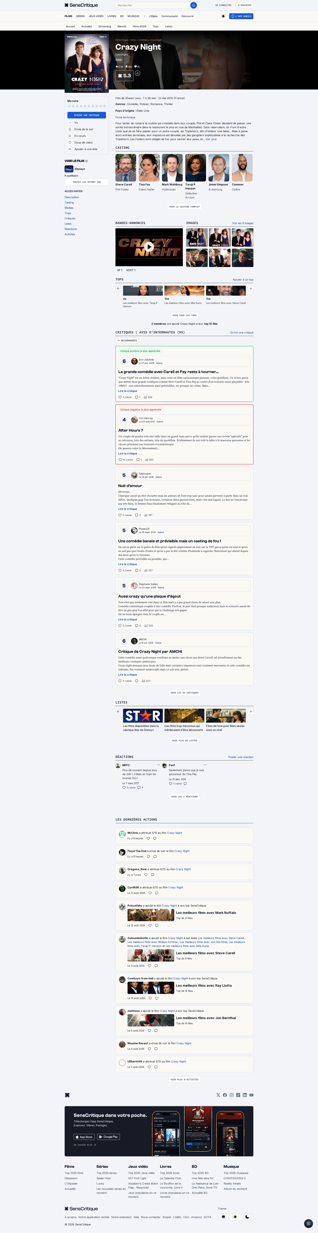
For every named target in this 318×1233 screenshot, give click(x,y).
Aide (136, 1217)
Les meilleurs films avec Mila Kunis (187, 946)
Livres (165, 1166)
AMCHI (143, 639)
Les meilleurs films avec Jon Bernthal (203, 942)
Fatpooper (145, 473)
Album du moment (235, 1188)
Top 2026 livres (170, 1173)
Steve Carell (123, 184)
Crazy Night (155, 40)
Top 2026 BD (200, 1173)
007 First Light (137, 1178)
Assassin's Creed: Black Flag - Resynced (143, 1185)
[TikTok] (238, 1096)
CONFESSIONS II (235, 1178)
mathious (134, 1010)
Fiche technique (125, 117)
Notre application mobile (94, 1217)
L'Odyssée (71, 1183)
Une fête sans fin (202, 1178)
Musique (231, 1166)
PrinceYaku (135, 905)
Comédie (143, 40)
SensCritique (121, 40)
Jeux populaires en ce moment (142, 1194)
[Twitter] (218, 1096)
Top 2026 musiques (236, 1173)
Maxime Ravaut (138, 1043)
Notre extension (121, 1217)
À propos (71, 1217)
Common (237, 184)
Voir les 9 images (242, 223)
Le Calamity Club (170, 1178)
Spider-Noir (103, 1178)
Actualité (70, 1188)
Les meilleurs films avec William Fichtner (153, 942)
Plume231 (144, 528)
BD (194, 1166)
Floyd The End (137, 851)
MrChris (133, 832)
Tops (119, 279)
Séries (102, 1166)
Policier (144, 104)
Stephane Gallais (148, 584)
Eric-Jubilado (146, 359)
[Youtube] (251, 1096)
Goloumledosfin (138, 938)
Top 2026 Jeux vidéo (141, 1173)
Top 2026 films (74, 1173)
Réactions (124, 757)
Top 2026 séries (106, 1173)
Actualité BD (199, 1192)
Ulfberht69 (135, 1061)
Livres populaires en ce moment (174, 1194)
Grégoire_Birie (137, 869)
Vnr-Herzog (146, 418)
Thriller (168, 104)
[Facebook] (225, 1096)
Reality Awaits (232, 1183)
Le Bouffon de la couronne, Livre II (171, 1185)
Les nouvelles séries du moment (111, 1190)
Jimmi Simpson (218, 184)
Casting (122, 147)
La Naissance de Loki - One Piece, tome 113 (206, 1185)
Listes (121, 702)
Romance (156, 104)
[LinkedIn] (245, 1096)
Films (133, 40)
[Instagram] (232, 1096)
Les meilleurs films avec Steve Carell (221, 938)
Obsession (71, 1178)
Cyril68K (133, 887)
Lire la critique (127, 391)
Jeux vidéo (138, 1166)
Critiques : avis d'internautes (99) (150, 332)
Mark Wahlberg (172, 184)
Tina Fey (144, 184)
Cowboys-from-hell (140, 978)
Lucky (100, 1183)
